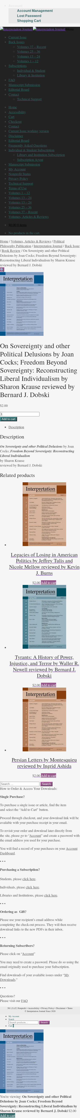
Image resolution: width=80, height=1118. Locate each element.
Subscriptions (18, 65)
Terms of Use (18, 188)
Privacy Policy (18, 178)
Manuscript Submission (24, 84)
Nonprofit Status (20, 174)
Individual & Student (31, 70)
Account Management (35, 11)
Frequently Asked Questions (28, 145)
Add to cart (8, 419)
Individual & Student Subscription (31, 150)
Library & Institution (31, 75)
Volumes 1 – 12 (27, 61)
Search (11, 1019)
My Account (17, 169)
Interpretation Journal (48, 246)
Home (13, 107)
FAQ (12, 80)
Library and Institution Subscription (41, 154)
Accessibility (17, 112)
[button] (2, 269)
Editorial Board (19, 89)
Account (15, 6)
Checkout (15, 121)
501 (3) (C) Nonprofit (16, 1008)
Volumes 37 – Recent (31, 46)
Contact (14, 94)
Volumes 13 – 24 (28, 56)
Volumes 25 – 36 (28, 51)
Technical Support (29, 99)
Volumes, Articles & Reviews (29, 216)
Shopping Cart (29, 21)
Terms (70, 1008)
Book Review (11, 250)
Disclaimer (16, 135)
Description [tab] (16, 427)
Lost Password (29, 16)
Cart (11, 116)
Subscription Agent (30, 159)
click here (28, 879)
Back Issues (17, 42)
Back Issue (72, 246)
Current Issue (17, 37)
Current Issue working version (29, 131)
